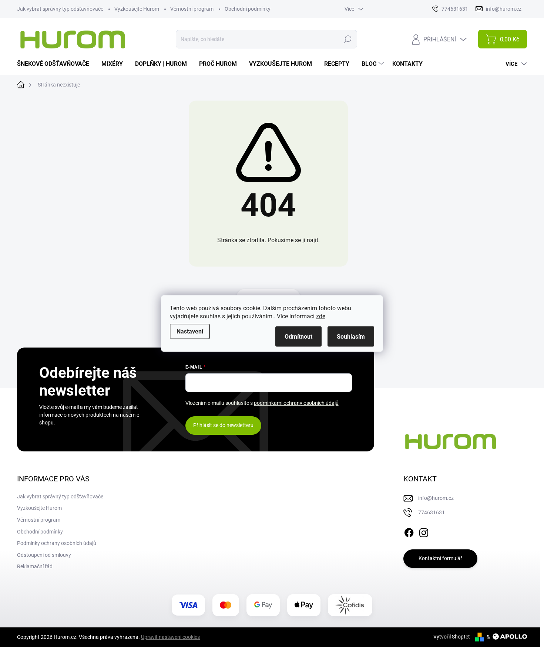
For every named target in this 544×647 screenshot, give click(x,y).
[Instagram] (423, 531)
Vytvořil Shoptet (451, 637)
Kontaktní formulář (440, 558)
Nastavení (190, 331)
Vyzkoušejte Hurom (136, 9)
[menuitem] (56, 64)
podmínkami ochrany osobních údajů (296, 403)
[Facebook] (408, 531)
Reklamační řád (35, 566)
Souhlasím (351, 336)
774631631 (431, 512)
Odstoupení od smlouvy (44, 555)
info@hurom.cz (436, 498)
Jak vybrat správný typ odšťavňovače (60, 9)
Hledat (347, 39)
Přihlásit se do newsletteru (223, 425)
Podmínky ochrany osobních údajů (56, 543)
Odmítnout (298, 336)
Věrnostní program (192, 9)
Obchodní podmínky (248, 9)
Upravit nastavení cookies (170, 637)
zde (320, 316)
